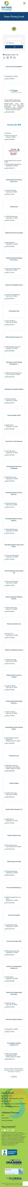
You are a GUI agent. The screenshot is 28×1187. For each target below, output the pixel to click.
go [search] (14, 46)
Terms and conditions (7, 1120)
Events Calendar (19, 1068)
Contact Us (17, 1071)
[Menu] (24, 3)
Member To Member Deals (16, 1070)
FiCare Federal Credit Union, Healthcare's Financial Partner (12, 100)
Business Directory (9, 1068)
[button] (4, 54)
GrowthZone (21, 1184)
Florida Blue (7, 133)
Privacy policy (5, 1118)
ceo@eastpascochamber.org (9, 1144)
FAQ (3, 1115)
